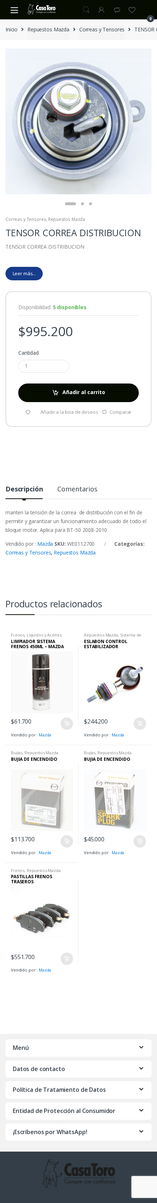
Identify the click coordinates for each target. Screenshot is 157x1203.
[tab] (24, 492)
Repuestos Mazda (48, 29)
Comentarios (77, 489)
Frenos (17, 635)
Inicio (11, 29)
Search (86, 10)
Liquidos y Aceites (44, 635)
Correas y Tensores (102, 29)
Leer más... (24, 273)
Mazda (45, 543)
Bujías (16, 752)
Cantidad (28, 353)
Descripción (24, 489)
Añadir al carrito (83, 392)
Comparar (120, 412)
